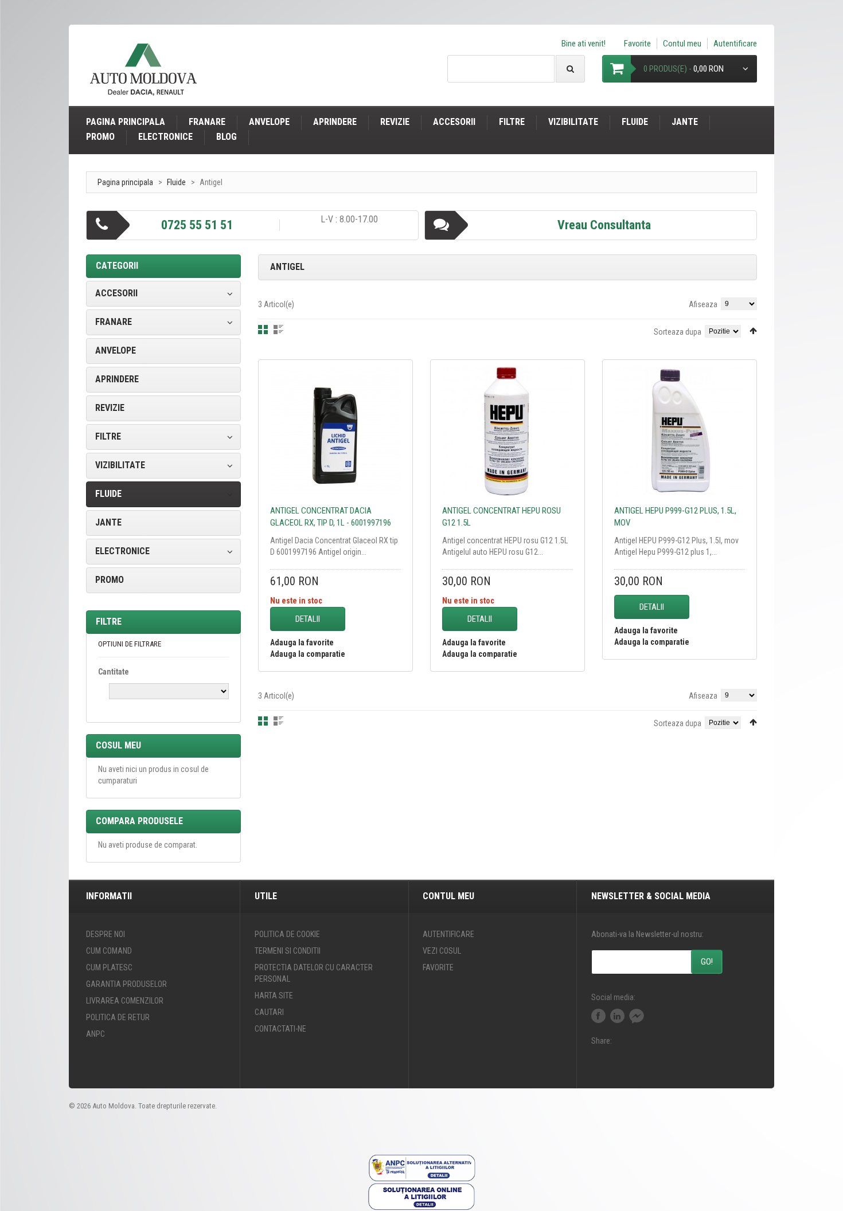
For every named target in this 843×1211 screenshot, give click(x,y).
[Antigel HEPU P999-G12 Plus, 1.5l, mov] (679, 431)
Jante (685, 121)
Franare (207, 121)
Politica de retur (118, 1017)
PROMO (100, 136)
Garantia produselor (126, 984)
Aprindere (335, 121)
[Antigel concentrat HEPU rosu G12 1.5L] (507, 431)
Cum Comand (109, 950)
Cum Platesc (109, 967)
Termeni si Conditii (288, 950)
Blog (226, 136)
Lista (278, 329)
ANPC (95, 1033)
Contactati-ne (280, 1028)
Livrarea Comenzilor (124, 1000)
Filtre (512, 121)
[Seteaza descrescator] (753, 331)
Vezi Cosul (442, 950)
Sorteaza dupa (677, 331)
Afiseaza (703, 304)
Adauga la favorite (302, 642)
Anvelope (269, 121)
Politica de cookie (287, 934)
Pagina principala (125, 121)
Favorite (637, 43)
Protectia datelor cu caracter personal (314, 973)
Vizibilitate (573, 121)
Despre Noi (105, 934)
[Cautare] (570, 69)
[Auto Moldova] (143, 74)
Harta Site (274, 995)
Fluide (635, 121)
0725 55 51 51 (197, 225)
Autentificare (735, 43)
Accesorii (454, 121)
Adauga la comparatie (307, 654)
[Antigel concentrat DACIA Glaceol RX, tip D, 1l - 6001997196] (335, 431)
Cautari (269, 1012)
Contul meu (682, 43)
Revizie (394, 121)
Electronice (165, 136)
